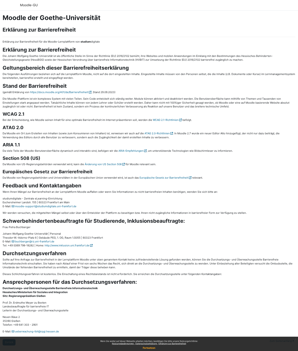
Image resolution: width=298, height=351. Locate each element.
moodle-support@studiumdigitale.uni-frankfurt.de (45, 206)
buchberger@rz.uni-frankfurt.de (34, 241)
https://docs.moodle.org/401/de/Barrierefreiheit (59, 92)
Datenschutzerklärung (146, 343)
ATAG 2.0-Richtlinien (157, 133)
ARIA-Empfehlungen (130, 150)
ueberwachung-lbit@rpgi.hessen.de (37, 331)
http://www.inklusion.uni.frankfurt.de (67, 245)
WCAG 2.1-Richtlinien (165, 120)
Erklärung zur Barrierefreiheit (172, 343)
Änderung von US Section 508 (103, 164)
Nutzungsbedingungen (123, 343)
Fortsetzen (149, 347)
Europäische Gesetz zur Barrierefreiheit (164, 177)
